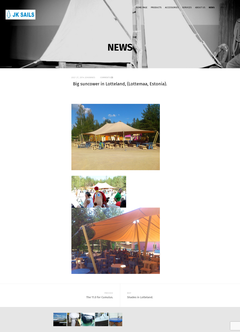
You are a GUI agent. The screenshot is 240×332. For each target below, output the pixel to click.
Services (187, 7)
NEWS (212, 7)
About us (200, 7)
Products (156, 7)
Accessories (172, 7)
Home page (141, 7)
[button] (222, 7)
